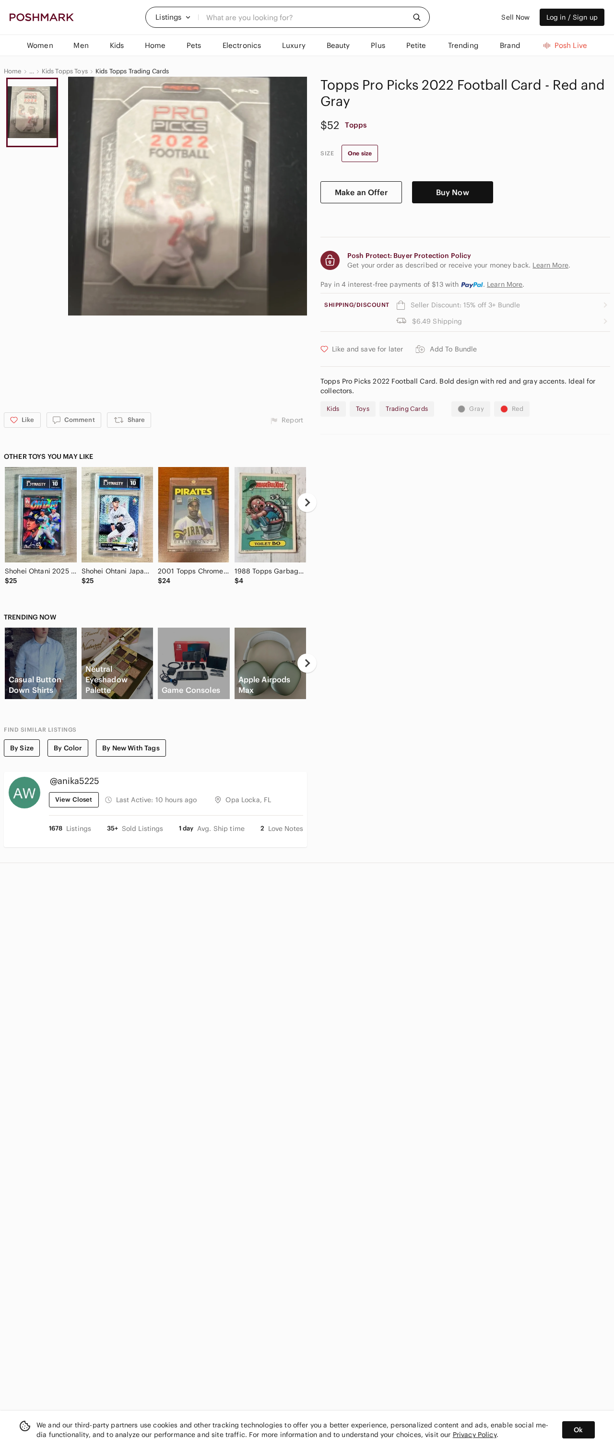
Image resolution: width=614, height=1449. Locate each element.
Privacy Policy (474, 1434)
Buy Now (452, 192)
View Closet (74, 799)
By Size (22, 748)
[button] (173, 17)
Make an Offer (361, 192)
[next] (307, 502)
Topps (355, 124)
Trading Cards (407, 409)
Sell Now (515, 17)
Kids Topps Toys (65, 71)
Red (517, 409)
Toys (363, 409)
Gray (476, 409)
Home (13, 71)
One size (360, 153)
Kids (333, 409)
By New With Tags (130, 748)
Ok (578, 1430)
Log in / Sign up (572, 17)
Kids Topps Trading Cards (132, 71)
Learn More (505, 284)
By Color (68, 748)
